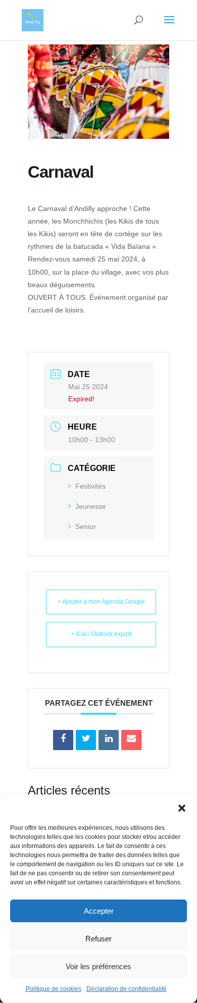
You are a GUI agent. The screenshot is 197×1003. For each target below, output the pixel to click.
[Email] (131, 740)
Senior (85, 526)
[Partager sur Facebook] (63, 740)
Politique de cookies (53, 988)
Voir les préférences (98, 966)
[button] (182, 808)
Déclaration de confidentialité (126, 988)
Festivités (90, 486)
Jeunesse (90, 506)
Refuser (98, 938)
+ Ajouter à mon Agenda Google (101, 601)
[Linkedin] (108, 740)
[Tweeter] (86, 740)
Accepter (99, 911)
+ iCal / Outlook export (101, 634)
